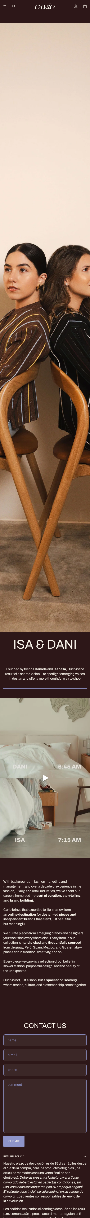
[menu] (5, 6)
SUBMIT (13, 1141)
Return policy (13, 1156)
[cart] (85, 6)
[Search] (13, 6)
